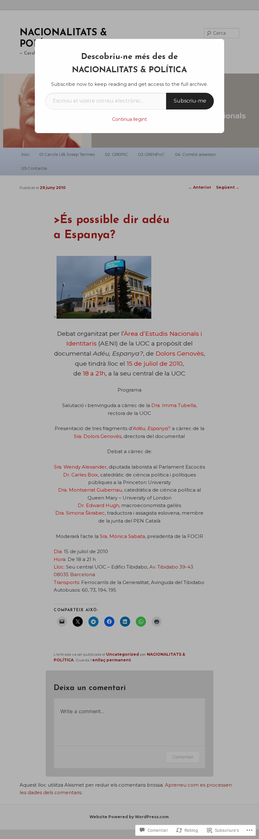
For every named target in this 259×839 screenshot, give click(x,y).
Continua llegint (129, 119)
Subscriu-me (190, 101)
